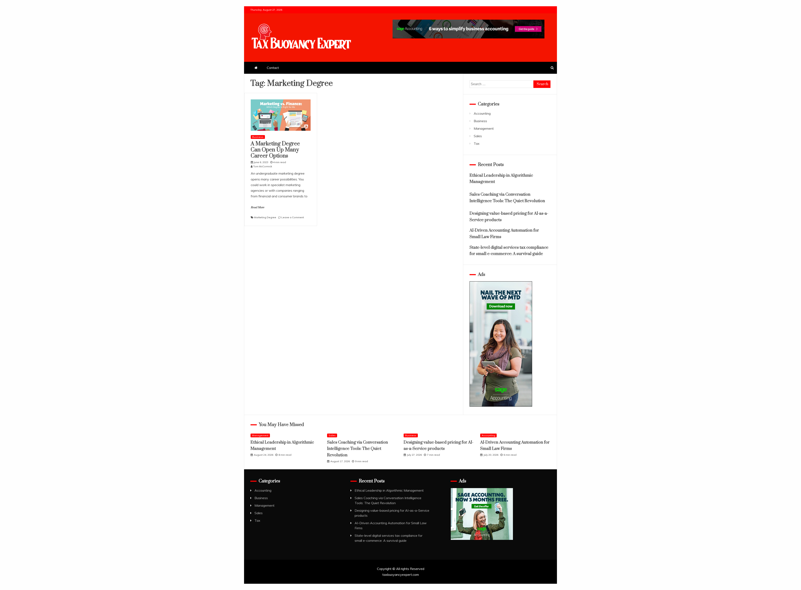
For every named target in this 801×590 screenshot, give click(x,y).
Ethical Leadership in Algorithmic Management (389, 490)
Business (257, 136)
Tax (477, 143)
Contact (273, 68)
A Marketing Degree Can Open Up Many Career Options (275, 149)
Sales (478, 136)
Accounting (482, 113)
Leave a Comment (292, 217)
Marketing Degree (265, 217)
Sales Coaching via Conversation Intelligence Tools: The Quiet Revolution (357, 449)
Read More (257, 207)
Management (484, 128)
